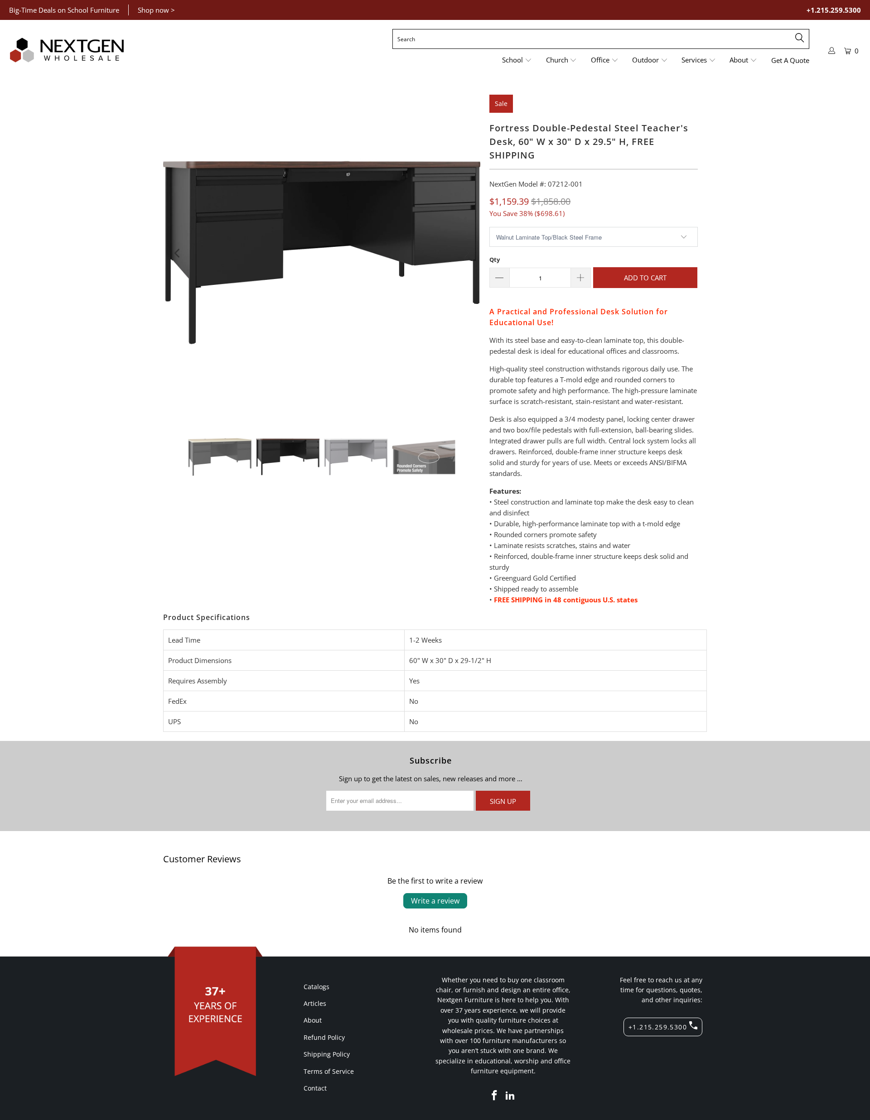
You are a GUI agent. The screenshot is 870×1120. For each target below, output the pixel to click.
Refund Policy (324, 1037)
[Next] (466, 253)
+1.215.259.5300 (834, 9)
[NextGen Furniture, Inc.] (67, 50)
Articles (315, 1003)
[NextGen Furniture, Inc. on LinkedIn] (510, 1095)
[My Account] (832, 50)
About (313, 1020)
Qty (494, 259)
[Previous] (178, 253)
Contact (315, 1088)
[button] (517, 60)
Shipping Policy (327, 1054)
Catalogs (316, 986)
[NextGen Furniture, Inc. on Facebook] (494, 1095)
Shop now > (156, 9)
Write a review (435, 901)
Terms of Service (329, 1071)
